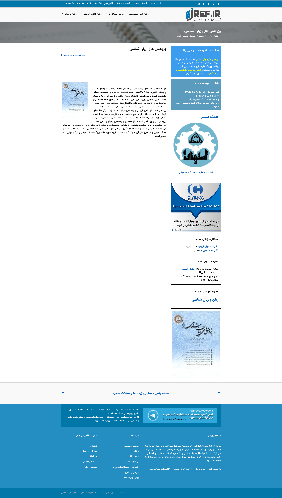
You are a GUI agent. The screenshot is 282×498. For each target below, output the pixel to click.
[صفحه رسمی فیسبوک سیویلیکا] (208, 4)
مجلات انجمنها (83, 3)
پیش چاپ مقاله (131, 478)
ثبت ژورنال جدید (181, 469)
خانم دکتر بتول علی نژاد (207, 247)
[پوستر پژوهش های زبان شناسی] (196, 345)
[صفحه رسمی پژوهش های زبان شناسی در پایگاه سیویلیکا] (196, 208)
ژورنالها (217, 36)
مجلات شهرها (139, 3)
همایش (93, 446)
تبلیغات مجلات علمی (158, 469)
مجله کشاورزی (116, 14)
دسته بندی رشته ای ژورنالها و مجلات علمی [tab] (141, 393)
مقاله (136, 451)
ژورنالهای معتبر (132, 462)
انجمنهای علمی (132, 473)
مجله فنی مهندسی (139, 14)
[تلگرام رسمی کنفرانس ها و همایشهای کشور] (218, 4)
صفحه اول (155, 3)
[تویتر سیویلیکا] (203, 4)
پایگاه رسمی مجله (197, 99)
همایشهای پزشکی (89, 451)
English (67, 3)
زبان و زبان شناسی (205, 36)
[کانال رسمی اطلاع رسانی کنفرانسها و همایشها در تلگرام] (180, 416)
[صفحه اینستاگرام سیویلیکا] (198, 4)
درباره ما (200, 469)
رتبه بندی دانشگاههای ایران (126, 467)
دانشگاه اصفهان (209, 117)
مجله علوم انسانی (92, 14)
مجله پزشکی (70, 14)
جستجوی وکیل (90, 467)
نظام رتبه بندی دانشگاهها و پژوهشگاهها (197, 72)
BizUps (93, 457)
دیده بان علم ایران (89, 462)
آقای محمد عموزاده (209, 250)
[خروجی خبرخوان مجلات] (213, 4)
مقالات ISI (134, 457)
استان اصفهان (188, 103)
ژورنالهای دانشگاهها (103, 3)
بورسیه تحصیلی (131, 446)
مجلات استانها (123, 3)
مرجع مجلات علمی (69, 493)
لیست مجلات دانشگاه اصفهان (196, 172)
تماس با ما (213, 469)
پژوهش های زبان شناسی (185, 36)
